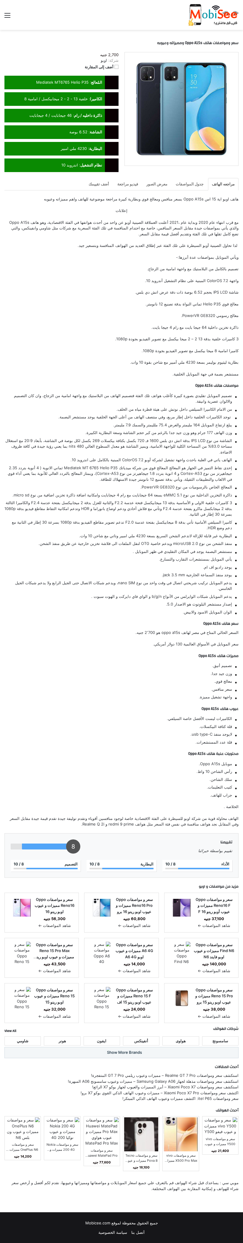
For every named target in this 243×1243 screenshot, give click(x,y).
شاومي (45, 228)
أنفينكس (141, 1040)
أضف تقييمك (99, 184)
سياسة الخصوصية (112, 1232)
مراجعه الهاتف (223, 184)
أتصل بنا (138, 1232)
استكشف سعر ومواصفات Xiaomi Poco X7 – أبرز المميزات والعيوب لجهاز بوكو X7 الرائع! (165, 1087)
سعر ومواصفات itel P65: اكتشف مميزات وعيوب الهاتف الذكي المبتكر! (180, 1098)
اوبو (202, 886)
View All (10, 1030)
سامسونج (220, 1040)
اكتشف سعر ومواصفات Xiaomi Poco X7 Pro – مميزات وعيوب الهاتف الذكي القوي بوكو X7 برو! (160, 1092)
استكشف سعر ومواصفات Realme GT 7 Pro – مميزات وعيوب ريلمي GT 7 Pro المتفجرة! (165, 1075)
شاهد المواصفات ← (214, 925)
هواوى (181, 1040)
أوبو (128, 222)
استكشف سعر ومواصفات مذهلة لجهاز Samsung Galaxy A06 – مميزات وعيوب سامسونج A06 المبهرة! (153, 1081)
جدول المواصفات (190, 184)
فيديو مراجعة (127, 184)
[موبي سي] (213, 15)
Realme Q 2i (93, 824)
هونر (62, 1040)
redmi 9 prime (121, 824)
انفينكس (29, 228)
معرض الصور (156, 184)
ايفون (101, 1040)
